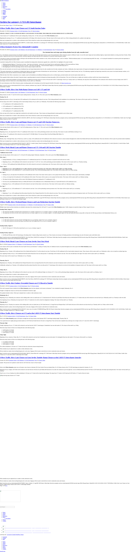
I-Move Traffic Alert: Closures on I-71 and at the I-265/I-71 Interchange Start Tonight (30, 313)
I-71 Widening (39, 49)
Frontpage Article (13, 31)
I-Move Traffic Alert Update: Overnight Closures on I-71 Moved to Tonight (26, 283)
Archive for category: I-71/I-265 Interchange (20, 22)
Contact (4, 521)
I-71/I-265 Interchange (23, 31)
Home (7, 25)
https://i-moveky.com (66, 83)
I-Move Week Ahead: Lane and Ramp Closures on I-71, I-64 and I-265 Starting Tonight (30, 147)
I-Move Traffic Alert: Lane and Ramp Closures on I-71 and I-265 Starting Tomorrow (30, 122)
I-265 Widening (21, 49)
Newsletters (8, 518)
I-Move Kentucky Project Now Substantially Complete (19, 47)
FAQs (4, 514)
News (10, 25)
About (4, 513)
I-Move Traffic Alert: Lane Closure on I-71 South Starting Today (22, 28)
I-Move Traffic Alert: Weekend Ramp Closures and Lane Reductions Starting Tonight (30, 202)
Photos (4, 519)
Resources (5, 516)
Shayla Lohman (36, 31)
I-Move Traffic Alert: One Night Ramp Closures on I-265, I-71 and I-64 (25, 89)
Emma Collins (51, 204)
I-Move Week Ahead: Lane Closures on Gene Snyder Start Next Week (24, 241)
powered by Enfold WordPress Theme (15, 534)
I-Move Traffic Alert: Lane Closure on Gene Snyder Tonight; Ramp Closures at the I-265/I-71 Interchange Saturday (40, 357)
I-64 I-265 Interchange (30, 49)
